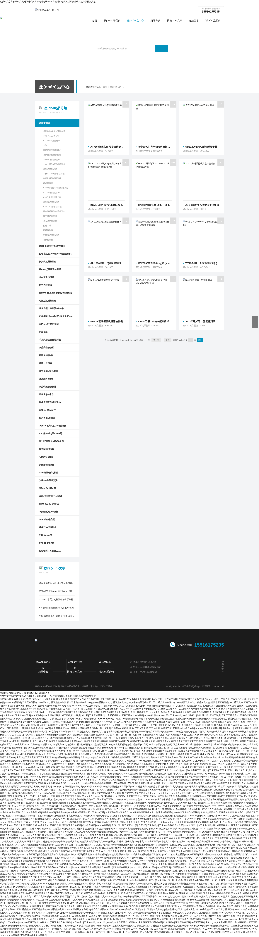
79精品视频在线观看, (121, 757)
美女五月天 (65, 903)
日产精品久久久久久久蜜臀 (16, 718)
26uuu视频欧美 (170, 893)
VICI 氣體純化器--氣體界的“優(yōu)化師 (57, 616)
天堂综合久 (72, 880)
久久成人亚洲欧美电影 (235, 874)
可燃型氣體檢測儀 (47, 300)
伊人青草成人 (11, 854)
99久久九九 (168, 854)
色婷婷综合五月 (49, 777)
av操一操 (108, 838)
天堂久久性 (167, 783)
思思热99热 (122, 864)
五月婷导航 (51, 887)
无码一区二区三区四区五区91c (101, 799)
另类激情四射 (243, 780)
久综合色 (120, 699)
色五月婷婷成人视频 (27, 877)
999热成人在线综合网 (212, 809)
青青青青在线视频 (112, 731)
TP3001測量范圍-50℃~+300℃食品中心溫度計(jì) (155, 205)
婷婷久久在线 (210, 757)
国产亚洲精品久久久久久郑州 (141, 764)
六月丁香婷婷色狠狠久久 (117, 812)
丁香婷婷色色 (32, 770)
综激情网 (143, 828)
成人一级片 (24, 832)
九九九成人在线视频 (9, 935)
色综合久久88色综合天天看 (173, 848)
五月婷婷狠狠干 (56, 748)
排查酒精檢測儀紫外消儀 (54, 211)
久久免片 (118, 890)
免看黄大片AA (174, 806)
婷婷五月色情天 (64, 793)
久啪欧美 (228, 913)
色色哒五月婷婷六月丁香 (42, 718)
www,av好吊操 (103, 825)
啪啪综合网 (208, 864)
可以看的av (8, 867)
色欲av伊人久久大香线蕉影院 (182, 773)
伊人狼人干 (178, 819)
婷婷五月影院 (94, 748)
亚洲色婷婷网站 (23, 731)
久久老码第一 (190, 825)
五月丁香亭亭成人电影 (247, 738)
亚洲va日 (230, 828)
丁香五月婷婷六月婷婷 (63, 858)
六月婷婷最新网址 (166, 809)
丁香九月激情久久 (236, 770)
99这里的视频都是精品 (187, 851)
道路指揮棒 (48, 183)
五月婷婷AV (135, 864)
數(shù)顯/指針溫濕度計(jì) (52, 246)
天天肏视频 (243, 786)
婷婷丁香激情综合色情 (144, 741)
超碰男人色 (252, 925)
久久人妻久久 (116, 793)
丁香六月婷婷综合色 (165, 702)
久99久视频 (10, 877)
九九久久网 (95, 835)
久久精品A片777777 (156, 806)
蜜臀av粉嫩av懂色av (101, 925)
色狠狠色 (12, 773)
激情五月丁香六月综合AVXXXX (69, 832)
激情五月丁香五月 (150, 864)
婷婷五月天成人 (178, 767)
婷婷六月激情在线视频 (76, 748)
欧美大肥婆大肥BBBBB (35, 883)
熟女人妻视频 (146, 932)
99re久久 (57, 786)
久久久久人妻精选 (101, 845)
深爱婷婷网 (216, 900)
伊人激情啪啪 (166, 864)
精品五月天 (153, 731)
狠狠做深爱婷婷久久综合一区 (187, 832)
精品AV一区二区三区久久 (117, 809)
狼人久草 (9, 890)
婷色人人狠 (214, 709)
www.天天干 (170, 822)
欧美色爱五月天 (94, 751)
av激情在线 (46, 744)
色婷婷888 (17, 796)
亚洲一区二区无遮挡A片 (53, 828)
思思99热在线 (76, 741)
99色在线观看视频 (117, 744)
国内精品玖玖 (201, 870)
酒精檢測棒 (48, 230)
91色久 (153, 851)
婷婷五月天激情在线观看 (95, 741)
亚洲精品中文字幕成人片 (211, 854)
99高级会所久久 (234, 744)
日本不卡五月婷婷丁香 (58, 851)
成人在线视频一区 (204, 909)
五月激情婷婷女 (175, 777)
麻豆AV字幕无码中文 (10, 874)
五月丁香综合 (212, 767)
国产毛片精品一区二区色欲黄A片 (158, 796)
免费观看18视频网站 (19, 870)
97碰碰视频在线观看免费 (79, 890)
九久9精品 (25, 932)
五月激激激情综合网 (9, 929)
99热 (151, 738)
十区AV (20, 925)
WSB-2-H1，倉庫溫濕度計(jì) (201, 263)
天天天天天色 (64, 780)
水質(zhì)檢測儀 (46, 543)
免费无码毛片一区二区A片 (97, 728)
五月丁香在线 (200, 916)
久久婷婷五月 (230, 867)
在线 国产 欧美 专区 (216, 828)
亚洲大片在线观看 (245, 706)
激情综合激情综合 (209, 812)
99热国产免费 (232, 835)
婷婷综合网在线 (75, 764)
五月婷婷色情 (22, 838)
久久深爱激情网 (133, 900)
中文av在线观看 (104, 883)
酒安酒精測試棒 (50, 216)
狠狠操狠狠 (147, 900)
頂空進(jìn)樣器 (46, 394)
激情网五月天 (225, 819)
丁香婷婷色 (45, 770)
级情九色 (209, 880)
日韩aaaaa (49, 838)
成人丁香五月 (218, 764)
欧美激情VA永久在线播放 (151, 906)
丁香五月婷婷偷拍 (83, 858)
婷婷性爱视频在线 (101, 702)
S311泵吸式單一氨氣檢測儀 (200, 321)
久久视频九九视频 (46, 796)
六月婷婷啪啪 (235, 838)
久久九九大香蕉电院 (31, 812)
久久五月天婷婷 (203, 913)
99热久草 (194, 754)
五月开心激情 (34, 819)
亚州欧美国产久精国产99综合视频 (54, 706)
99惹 (55, 725)
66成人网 (114, 887)
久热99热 (35, 744)
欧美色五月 (132, 761)
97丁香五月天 (151, 841)
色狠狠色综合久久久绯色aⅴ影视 (40, 925)
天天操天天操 (193, 848)
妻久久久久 (236, 893)
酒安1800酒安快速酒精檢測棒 (201, 146)
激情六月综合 (144, 816)
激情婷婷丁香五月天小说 (155, 883)
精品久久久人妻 (162, 767)
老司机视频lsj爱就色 (148, 919)
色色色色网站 (139, 806)
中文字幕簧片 (16, 919)
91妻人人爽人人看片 (204, 838)
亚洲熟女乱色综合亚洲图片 (222, 848)
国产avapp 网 (232, 754)
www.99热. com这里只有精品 (86, 706)
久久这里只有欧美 (248, 748)
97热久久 (214, 748)
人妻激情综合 (52, 913)
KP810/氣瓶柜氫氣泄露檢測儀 (106, 321)
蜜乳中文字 (155, 916)
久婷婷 (208, 877)
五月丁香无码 (187, 722)
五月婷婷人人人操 (85, 731)
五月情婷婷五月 (22, 715)
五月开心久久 (144, 877)
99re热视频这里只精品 (235, 735)
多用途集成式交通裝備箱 (54, 131)
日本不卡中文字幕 (122, 748)
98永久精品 (128, 890)
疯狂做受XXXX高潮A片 (19, 793)
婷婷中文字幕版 (245, 880)
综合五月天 (36, 793)
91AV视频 (143, 761)
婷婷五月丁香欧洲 (87, 883)
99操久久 (203, 896)
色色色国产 (162, 838)
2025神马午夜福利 (9, 864)
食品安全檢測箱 (46, 347)
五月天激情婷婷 (220, 877)
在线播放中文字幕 (50, 903)
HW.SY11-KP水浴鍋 (49, 504)
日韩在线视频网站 (127, 770)
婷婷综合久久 (192, 883)
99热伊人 (225, 864)
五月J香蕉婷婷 (24, 909)
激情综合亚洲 (198, 718)
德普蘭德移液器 (46, 449)
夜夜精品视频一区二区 (155, 748)
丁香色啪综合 (100, 828)
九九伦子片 (70, 744)
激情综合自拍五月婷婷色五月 (122, 870)
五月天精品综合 (96, 715)
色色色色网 (107, 748)
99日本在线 (154, 744)
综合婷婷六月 (192, 903)
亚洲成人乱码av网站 (176, 877)
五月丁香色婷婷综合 (76, 751)
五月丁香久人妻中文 (68, 725)
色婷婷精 (148, 715)
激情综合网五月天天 (161, 870)
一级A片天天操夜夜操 (86, 718)
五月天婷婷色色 (185, 916)
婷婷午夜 (194, 919)
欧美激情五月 (32, 806)
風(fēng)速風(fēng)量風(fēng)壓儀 (55, 293)
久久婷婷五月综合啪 (90, 783)
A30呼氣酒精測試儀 (52, 197)
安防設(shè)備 (46, 457)
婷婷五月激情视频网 (28, 916)
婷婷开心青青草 (244, 761)
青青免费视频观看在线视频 (31, 861)
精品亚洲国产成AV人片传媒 (55, 819)
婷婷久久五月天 (7, 731)
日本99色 (66, 738)
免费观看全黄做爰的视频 (246, 728)
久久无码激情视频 (51, 715)
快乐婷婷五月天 (13, 790)
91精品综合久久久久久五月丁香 (29, 887)
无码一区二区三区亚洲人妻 (124, 825)
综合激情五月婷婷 (70, 770)
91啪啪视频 (237, 851)
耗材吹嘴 (47, 225)
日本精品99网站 (197, 925)
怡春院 (47, 728)
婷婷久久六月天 (27, 764)
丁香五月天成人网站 (209, 932)
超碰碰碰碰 (239, 757)
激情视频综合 (250, 822)
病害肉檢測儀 (45, 285)
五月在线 (217, 712)
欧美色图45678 (80, 735)
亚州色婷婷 (61, 812)
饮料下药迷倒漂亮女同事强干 (148, 832)
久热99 (254, 870)
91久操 (84, 715)
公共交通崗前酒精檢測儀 (54, 164)
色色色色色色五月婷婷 (241, 896)
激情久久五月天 (43, 764)
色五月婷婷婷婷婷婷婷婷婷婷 (20, 816)
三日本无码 (46, 786)
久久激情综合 (183, 822)
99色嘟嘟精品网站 (131, 896)
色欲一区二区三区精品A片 (89, 929)
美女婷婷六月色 (247, 835)
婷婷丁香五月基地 (111, 738)
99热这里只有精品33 (38, 748)
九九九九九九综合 (34, 712)
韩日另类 (251, 845)
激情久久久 (210, 725)
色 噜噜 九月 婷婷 (36, 913)
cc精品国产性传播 (113, 848)
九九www (105, 896)
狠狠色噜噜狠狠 (19, 748)
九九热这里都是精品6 (162, 812)
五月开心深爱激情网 (128, 718)
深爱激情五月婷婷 (166, 718)
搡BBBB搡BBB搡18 (107, 718)
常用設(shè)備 (46, 379)
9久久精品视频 (28, 845)
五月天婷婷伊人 (189, 835)
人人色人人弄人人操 (19, 725)
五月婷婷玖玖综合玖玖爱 (171, 825)
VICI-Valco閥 (45, 535)
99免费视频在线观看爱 (40, 809)
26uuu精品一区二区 (67, 887)
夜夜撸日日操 (40, 848)
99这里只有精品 (88, 867)
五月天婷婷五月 (248, 932)
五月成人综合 (116, 819)
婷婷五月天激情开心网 (41, 725)
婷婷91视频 (143, 851)
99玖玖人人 (39, 754)
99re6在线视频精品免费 (156, 780)
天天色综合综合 (155, 803)
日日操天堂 (250, 861)
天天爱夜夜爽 (221, 838)
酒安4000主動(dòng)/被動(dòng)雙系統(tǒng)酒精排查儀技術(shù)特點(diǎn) (57, 591)
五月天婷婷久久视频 (183, 783)
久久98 (68, 909)
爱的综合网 (55, 825)
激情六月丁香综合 (196, 767)
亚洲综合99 (31, 825)
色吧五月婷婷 (148, 754)
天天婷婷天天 (230, 903)
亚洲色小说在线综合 (179, 925)
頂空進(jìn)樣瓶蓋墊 (48, 371)
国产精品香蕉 (182, 699)
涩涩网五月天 (25, 783)
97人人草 (98, 838)
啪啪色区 (26, 780)
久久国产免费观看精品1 (240, 816)
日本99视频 (27, 754)
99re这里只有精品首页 (205, 783)
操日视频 (188, 890)
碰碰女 (60, 925)
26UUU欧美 (106, 919)
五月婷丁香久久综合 (64, 718)
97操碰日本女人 (233, 806)
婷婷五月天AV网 (116, 741)
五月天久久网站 (33, 835)
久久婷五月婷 (191, 854)
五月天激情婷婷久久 (213, 738)
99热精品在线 (58, 757)
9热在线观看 (198, 780)
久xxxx (91, 735)
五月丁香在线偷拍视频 (132, 715)
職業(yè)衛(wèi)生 (47, 410)
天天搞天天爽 (90, 841)
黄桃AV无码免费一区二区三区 (92, 932)
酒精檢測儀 (44, 123)
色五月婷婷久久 (52, 861)
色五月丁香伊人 (181, 919)
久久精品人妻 (188, 712)
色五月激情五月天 (160, 770)
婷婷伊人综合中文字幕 (224, 841)
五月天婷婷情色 (30, 702)
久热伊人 (136, 725)
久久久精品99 (149, 722)
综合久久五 (231, 786)
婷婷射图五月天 (224, 783)
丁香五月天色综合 (100, 887)
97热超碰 (99, 832)
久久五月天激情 (111, 851)
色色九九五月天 (39, 932)
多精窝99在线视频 (223, 803)
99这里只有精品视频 (241, 825)
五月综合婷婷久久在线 (183, 728)
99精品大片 (140, 790)
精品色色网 (61, 699)
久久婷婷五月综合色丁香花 (219, 718)
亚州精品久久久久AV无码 (176, 803)
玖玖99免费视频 (118, 845)
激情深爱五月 (119, 919)
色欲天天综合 (189, 887)
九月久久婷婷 (111, 770)
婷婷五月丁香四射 (235, 916)
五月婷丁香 (125, 725)
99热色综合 (181, 731)
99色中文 (139, 841)
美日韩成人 (77, 922)
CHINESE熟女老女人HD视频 (172, 896)
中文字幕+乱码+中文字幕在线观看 (67, 728)
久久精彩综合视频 (219, 858)
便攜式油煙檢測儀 (47, 527)
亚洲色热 (250, 757)
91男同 (144, 744)
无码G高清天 (187, 838)
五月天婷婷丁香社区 (138, 893)
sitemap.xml (218, 686)
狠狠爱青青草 (246, 754)
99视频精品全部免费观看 (107, 822)
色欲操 (223, 748)
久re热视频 (230, 706)
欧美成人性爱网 (240, 929)
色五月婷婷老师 (133, 722)
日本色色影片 (86, 828)
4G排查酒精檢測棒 (51, 159)
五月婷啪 (76, 796)
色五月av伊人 (37, 773)
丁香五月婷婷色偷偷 (43, 735)
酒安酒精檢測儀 (50, 221)
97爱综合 (46, 722)
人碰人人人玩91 (212, 699)
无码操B (234, 725)
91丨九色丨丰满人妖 (10, 751)
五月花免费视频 (226, 812)
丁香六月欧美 (62, 790)
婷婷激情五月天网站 (30, 786)
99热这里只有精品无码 (135, 803)
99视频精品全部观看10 (201, 841)
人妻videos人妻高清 (222, 790)
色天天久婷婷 (18, 806)
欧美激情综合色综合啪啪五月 (188, 738)
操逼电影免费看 (191, 764)
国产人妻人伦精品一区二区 (162, 880)
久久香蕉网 (192, 896)
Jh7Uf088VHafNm (76, 699)
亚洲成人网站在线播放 (180, 845)
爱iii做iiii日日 (83, 744)
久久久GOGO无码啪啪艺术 (132, 858)
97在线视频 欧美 (80, 916)
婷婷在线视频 (72, 757)
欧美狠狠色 (168, 922)
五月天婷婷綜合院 (139, 712)
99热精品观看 (235, 858)
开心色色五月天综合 (48, 854)
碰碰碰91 (198, 744)
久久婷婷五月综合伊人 (192, 725)
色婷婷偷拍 (181, 874)
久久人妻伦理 (30, 796)
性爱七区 (180, 718)
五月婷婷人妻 (200, 890)
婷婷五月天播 (14, 809)
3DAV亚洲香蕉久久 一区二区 (69, 893)
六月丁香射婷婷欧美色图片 (83, 790)
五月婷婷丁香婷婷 (141, 709)
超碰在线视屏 (157, 757)
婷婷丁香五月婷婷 (199, 822)
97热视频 (133, 906)
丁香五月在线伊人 (239, 699)
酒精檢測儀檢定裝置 (52, 155)
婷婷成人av (205, 883)
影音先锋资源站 (192, 796)
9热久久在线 (194, 761)
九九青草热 (19, 712)
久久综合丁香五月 (226, 887)
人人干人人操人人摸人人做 (13, 841)
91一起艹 (188, 864)
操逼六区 (42, 851)
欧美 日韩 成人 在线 (98, 806)
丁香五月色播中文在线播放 (33, 935)
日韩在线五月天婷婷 (230, 932)
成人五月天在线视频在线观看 (135, 874)
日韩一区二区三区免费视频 (133, 887)
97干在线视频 (99, 854)
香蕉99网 (166, 751)
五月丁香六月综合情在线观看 (61, 754)
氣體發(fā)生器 (46, 355)
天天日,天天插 (58, 803)
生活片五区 (166, 728)
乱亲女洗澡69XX (106, 699)
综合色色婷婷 (109, 922)
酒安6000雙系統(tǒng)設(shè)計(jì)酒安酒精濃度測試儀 (155, 263)
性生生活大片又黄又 (71, 870)
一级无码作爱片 (17, 767)
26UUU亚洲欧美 (198, 816)
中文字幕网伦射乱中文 (55, 890)
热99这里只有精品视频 (195, 786)
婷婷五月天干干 (85, 803)
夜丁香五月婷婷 (163, 913)
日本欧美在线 (206, 793)
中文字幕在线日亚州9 (140, 812)
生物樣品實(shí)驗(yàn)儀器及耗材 (55, 254)
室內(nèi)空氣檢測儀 (49, 324)
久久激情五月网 (116, 803)
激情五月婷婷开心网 (17, 738)
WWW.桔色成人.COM (139, 799)
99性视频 (52, 848)
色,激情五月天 (102, 819)
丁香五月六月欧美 (40, 896)
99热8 (188, 718)
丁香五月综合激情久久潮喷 (91, 880)
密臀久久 (153, 819)
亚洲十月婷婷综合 (23, 741)
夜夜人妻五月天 (63, 796)
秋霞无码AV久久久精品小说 (153, 777)
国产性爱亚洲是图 (195, 877)
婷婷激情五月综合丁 (186, 702)
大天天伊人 (154, 712)
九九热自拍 (178, 786)
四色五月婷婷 (6, 825)
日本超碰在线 (218, 835)
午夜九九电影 (55, 709)
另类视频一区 (250, 883)
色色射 (155, 816)
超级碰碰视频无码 (31, 761)
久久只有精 (164, 735)
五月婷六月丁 (13, 845)
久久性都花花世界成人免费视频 (194, 748)
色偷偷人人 (43, 825)
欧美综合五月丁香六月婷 (209, 799)
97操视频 (150, 858)
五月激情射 (140, 909)
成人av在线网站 (225, 757)
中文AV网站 (76, 854)
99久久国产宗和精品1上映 (163, 799)
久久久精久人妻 (40, 741)
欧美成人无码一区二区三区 (162, 699)
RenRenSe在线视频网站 (16, 906)
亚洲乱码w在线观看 (202, 790)
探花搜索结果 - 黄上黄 (20, 896)
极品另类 (123, 906)
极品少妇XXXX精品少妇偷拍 (89, 767)
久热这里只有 (86, 861)
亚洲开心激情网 (182, 922)
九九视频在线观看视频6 (204, 845)
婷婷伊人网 (89, 816)
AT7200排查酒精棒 (51, 140)
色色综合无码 (158, 877)
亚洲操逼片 (179, 932)
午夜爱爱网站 (197, 922)
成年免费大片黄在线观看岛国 (197, 806)
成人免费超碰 (165, 816)
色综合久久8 (230, 761)
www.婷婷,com (33, 767)
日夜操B (142, 825)
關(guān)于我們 (75, 665)
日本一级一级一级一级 (121, 735)
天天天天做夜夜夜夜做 (210, 751)
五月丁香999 (9, 909)
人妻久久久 (74, 867)
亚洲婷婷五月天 (43, 919)
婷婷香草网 (224, 893)
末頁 (167, 340)
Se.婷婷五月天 (42, 738)
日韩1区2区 (239, 913)
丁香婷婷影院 (120, 783)
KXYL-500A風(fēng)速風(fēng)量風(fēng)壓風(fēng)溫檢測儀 (107, 205)
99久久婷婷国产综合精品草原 (145, 786)
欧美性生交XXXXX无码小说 (27, 699)
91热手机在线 (28, 728)
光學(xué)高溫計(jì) (48, 480)
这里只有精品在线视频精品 (107, 874)
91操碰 (39, 728)
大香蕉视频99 (92, 919)
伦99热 (77, 715)
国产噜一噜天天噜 (81, 709)
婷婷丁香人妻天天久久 (207, 819)
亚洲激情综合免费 (102, 712)
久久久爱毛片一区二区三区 (112, 722)
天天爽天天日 (166, 738)
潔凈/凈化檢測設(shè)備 (50, 496)
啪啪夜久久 (214, 896)
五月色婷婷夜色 (59, 764)
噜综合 (123, 851)
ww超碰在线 (235, 877)
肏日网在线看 (160, 835)
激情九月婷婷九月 (84, 754)
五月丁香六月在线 (32, 777)
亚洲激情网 (109, 767)
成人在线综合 (76, 841)
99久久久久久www (91, 796)
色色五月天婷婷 (244, 709)
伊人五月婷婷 (125, 709)
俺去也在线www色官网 (206, 722)
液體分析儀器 (45, 363)
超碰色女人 (227, 728)
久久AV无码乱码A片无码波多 (86, 900)
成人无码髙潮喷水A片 (218, 890)
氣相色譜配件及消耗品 (50, 402)
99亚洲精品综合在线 (206, 887)
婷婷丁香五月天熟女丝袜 (238, 773)
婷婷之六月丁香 (231, 741)
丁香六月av (27, 848)
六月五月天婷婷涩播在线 (219, 851)
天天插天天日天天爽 (242, 803)
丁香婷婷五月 (242, 828)
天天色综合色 (44, 858)
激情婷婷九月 (57, 909)
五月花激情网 (248, 806)
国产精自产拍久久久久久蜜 (65, 722)
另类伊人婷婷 (137, 780)
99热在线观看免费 (81, 773)
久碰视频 (34, 906)
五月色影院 (91, 699)
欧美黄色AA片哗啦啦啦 (122, 728)
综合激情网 (205, 764)
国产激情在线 (62, 838)
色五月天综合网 (28, 751)
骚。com (250, 890)
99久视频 (137, 735)
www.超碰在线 (146, 929)
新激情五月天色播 (110, 725)
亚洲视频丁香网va (81, 909)
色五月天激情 (113, 893)
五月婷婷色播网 (144, 861)
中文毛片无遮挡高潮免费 (150, 922)
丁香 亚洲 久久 (69, 874)
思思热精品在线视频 (186, 799)
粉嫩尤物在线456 (180, 900)
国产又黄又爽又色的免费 (191, 757)
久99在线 (97, 786)
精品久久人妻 (203, 702)
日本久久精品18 (94, 738)
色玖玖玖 (56, 770)
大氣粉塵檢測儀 (46, 465)
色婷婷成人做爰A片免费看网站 (133, 903)
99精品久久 (240, 812)
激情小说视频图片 (16, 803)
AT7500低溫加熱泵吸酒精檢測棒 (107, 146)
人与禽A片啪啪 (47, 790)
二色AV (198, 864)
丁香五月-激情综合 (141, 757)
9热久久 (99, 731)
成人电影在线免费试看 (136, 880)
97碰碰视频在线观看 (49, 916)
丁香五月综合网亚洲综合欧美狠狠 (144, 783)
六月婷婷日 (15, 848)
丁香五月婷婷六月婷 (127, 816)
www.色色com (158, 709)
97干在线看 (239, 819)
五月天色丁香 (196, 699)
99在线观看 (55, 738)
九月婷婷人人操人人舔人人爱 (185, 735)
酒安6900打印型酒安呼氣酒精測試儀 (155, 146)
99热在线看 (108, 786)
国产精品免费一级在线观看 (46, 864)
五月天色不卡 (165, 828)
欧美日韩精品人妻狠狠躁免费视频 (113, 867)
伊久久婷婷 (159, 715)
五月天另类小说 (210, 893)
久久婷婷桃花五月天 (15, 835)
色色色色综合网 (120, 751)
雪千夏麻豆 (131, 877)
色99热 (98, 754)
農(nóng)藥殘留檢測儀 (50, 269)
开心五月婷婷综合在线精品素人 (181, 715)
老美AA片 (113, 828)
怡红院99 (88, 838)
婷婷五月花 (137, 748)
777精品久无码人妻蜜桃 (92, 809)
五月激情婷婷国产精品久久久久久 (109, 761)
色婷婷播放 (53, 883)
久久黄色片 (36, 715)
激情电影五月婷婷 (219, 702)
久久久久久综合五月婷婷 (15, 913)
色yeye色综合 (60, 799)
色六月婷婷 (181, 809)
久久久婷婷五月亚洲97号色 (138, 706)
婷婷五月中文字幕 (85, 822)
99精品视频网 (59, 809)
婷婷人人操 (244, 870)
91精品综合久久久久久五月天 (86, 780)
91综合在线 (132, 919)
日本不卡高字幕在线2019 (79, 702)
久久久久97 (96, 773)
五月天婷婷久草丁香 (182, 744)
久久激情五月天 (85, 874)
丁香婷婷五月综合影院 (158, 887)
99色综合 (67, 709)
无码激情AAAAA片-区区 (211, 735)
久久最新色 (98, 770)
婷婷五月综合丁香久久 (229, 722)
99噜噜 (176, 722)
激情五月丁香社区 (216, 786)
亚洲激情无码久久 (62, 735)
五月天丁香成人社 (230, 715)
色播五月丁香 (72, 828)
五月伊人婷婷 (171, 757)
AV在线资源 (181, 861)
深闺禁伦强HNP (15, 858)
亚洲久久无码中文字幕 (18, 722)
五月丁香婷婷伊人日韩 (234, 832)
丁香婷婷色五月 (101, 861)
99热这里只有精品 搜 (102, 890)
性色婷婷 (179, 796)
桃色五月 (61, 877)
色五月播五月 (174, 835)
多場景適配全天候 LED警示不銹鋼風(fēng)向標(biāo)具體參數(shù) (57, 583)
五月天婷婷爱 (32, 803)
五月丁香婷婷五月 (217, 770)
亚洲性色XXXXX (197, 828)
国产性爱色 (56, 929)
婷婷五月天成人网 (164, 741)
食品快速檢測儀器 (47, 386)
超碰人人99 (31, 706)
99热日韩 (87, 761)
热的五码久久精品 (81, 903)
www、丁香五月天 (28, 854)
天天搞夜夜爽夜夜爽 (128, 828)
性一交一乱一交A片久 (138, 916)
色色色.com (217, 913)
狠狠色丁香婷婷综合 (165, 858)
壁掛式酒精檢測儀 (51, 202)
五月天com (129, 819)
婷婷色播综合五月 (174, 909)
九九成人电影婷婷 (120, 925)
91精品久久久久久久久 (183, 913)
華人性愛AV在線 (155, 790)
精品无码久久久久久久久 (68, 783)
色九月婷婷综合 (204, 712)
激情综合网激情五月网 (163, 706)
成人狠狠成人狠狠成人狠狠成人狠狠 (205, 867)
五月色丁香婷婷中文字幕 (201, 803)
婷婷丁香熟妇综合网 (213, 777)
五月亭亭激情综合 (234, 796)
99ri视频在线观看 (132, 773)
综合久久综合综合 (121, 712)
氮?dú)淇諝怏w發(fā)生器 (51, 441)
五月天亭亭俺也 (50, 867)
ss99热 (25, 809)
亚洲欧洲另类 (25, 864)
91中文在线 (172, 748)
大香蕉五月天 (76, 851)
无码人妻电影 (141, 728)
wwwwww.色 (245, 725)
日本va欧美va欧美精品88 (122, 909)
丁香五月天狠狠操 (196, 861)
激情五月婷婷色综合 (58, 741)
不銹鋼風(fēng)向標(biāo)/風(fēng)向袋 (57, 316)
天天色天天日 (249, 838)
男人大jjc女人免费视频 (216, 922)
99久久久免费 (143, 770)
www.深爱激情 (208, 796)
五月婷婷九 (219, 793)
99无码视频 (67, 715)
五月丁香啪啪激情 (50, 761)
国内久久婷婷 (135, 883)
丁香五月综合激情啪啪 (60, 922)
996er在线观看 (144, 870)
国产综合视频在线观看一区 (112, 877)
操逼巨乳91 (107, 783)
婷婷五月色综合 (15, 822)
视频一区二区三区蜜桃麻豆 (233, 925)
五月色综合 (152, 825)
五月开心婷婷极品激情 (213, 706)
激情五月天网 (97, 903)
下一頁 (156, 340)
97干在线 (129, 699)
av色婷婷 (129, 790)
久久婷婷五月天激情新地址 (208, 728)
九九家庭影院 (194, 809)
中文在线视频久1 (75, 816)
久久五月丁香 (220, 909)
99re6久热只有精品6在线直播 (29, 890)
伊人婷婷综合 (165, 819)
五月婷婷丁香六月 (93, 864)
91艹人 (134, 929)
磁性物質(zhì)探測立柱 (50, 551)
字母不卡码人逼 (39, 731)
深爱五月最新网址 (227, 780)
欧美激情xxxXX (167, 731)
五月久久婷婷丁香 (234, 764)
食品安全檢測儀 (46, 277)
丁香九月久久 (43, 929)
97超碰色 (133, 922)
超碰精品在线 (133, 744)
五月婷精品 (70, 925)
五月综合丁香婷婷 (70, 861)
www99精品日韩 (13, 702)
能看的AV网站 (110, 916)
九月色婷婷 (190, 819)
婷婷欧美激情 (88, 825)
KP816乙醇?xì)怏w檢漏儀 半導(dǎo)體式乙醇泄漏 (155, 321)
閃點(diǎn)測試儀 (47, 488)
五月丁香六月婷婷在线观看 (57, 712)
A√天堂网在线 (83, 925)
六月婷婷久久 (216, 761)
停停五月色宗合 (230, 870)
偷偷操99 (153, 828)
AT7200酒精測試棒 (51, 192)
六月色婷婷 (8, 715)
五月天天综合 (78, 738)
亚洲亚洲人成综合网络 (243, 783)
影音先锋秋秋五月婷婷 (89, 913)
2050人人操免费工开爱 (152, 822)
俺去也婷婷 (108, 929)
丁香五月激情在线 (48, 806)
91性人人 (225, 699)
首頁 (105, 87)
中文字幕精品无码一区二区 (142, 702)
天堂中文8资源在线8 (134, 793)
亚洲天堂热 (215, 715)
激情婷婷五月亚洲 (216, 916)
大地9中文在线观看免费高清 (140, 845)
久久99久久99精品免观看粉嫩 (236, 712)
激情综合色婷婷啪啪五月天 (58, 773)
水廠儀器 (43, 332)
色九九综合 (136, 867)
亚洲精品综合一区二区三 (94, 870)
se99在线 (44, 922)
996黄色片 (84, 835)
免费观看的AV (156, 761)
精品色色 (228, 854)
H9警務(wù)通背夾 (51, 136)
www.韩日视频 (80, 793)
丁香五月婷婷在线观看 (67, 835)
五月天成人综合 (164, 722)
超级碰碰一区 (162, 754)
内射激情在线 (156, 874)
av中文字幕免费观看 (68, 777)
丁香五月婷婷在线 (57, 702)
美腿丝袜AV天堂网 (193, 777)
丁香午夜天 (236, 864)
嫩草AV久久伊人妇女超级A (44, 780)
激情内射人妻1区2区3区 (175, 761)
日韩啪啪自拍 (212, 925)
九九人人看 (29, 919)
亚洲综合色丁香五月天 (183, 870)
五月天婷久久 (102, 735)
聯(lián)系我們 (106, 671)
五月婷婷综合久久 (93, 922)
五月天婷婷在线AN (41, 909)
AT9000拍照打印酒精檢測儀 (55, 188)
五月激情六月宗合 (155, 909)
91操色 (179, 880)
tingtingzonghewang (88, 722)
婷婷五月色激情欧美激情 (234, 799)
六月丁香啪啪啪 (228, 709)
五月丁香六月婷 (248, 722)
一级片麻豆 (118, 706)
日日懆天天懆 (162, 845)
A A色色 (253, 929)
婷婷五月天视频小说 (151, 725)
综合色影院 (227, 906)
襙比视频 (87, 854)
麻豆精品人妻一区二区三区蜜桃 (123, 932)
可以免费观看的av (67, 806)
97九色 (128, 741)
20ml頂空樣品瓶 (47, 519)
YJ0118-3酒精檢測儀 (52, 207)
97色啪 (204, 848)
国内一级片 (124, 854)
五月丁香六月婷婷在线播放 (123, 861)
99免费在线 (116, 896)
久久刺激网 (231, 880)
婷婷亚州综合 (127, 738)
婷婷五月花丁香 (145, 835)
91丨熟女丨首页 (231, 777)
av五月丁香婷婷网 (76, 799)
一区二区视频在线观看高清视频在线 (53, 900)
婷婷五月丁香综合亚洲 (214, 744)
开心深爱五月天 (156, 903)
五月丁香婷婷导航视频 (157, 925)
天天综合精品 (102, 816)
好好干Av (43, 702)
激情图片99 (58, 744)
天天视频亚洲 (215, 832)
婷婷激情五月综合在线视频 (186, 812)
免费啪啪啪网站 (213, 906)
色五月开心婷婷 (235, 822)
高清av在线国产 (180, 828)
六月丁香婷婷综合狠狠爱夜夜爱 (141, 838)
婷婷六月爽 (19, 825)
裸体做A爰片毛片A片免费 (212, 754)
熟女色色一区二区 (218, 822)
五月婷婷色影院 (169, 916)
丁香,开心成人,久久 (171, 725)
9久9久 (124, 893)
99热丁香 (4, 725)
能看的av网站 (111, 832)
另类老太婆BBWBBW (217, 816)
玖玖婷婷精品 (33, 799)
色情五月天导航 (194, 706)
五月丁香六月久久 (79, 896)
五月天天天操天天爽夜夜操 (187, 741)
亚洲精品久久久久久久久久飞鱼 (45, 870)
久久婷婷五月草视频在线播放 (241, 731)
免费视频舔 (158, 861)
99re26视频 (229, 738)
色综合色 (165, 712)
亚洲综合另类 (85, 845)
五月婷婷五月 (23, 773)
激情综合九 (89, 851)
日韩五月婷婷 (16, 851)
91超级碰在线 (223, 825)
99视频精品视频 (19, 819)
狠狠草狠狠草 (109, 864)
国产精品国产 (228, 751)
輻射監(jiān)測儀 (47, 418)
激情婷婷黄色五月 (30, 790)
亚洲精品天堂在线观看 (98, 793)
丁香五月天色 (111, 903)
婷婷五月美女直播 (131, 754)
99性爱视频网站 (184, 858)
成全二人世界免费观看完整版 (116, 780)
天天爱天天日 (9, 925)
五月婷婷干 (233, 748)
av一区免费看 (84, 887)
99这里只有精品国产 (112, 754)
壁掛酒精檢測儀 (50, 169)
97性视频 (237, 790)
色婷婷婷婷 (141, 731)
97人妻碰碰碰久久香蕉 (44, 783)
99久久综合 (122, 799)
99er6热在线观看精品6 (180, 780)
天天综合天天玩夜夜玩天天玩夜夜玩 (33, 757)
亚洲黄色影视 (18, 709)
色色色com (35, 722)
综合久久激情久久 (100, 909)
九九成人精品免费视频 (223, 883)
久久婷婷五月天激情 (29, 922)
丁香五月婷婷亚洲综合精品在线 (50, 816)
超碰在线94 (72, 848)
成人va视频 (241, 848)
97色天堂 (107, 751)
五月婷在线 (69, 822)
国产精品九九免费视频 (197, 709)
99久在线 (178, 864)
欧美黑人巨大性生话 (175, 903)
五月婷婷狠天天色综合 (212, 741)
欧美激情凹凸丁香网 (115, 880)
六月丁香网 (118, 790)
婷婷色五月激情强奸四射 (142, 767)
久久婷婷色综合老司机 (37, 709)
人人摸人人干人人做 (175, 709)
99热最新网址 (95, 916)
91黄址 (43, 822)
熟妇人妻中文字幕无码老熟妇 (194, 770)
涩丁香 (79, 761)
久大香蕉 (248, 809)
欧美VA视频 (46, 799)
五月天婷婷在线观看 (15, 770)
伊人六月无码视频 (162, 900)
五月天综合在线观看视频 (214, 731)
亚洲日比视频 (33, 841)
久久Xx (202, 851)
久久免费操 (180, 706)
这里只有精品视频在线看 (51, 906)
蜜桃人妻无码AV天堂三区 (170, 890)
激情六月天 (20, 880)
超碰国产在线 (69, 929)
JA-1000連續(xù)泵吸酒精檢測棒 (107, 263)
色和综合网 (166, 786)
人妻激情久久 (222, 725)
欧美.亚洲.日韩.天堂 (59, 896)
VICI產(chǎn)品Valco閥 (50, 433)
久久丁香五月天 (238, 845)
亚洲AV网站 (35, 828)
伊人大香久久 (141, 819)
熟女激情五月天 (150, 735)
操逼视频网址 (48, 835)
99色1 (31, 738)
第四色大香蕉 (192, 932)
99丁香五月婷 (236, 702)
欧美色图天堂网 (181, 816)
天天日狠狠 (65, 916)
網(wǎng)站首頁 (43, 665)
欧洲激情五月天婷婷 (9, 932)
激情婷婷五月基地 (176, 883)
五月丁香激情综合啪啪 (42, 832)
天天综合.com (6, 741)
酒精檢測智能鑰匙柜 (52, 150)
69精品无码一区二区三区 (82, 819)
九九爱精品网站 (113, 715)
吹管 (45, 145)
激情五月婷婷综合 (68, 883)
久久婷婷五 (248, 858)
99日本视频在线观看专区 (113, 900)
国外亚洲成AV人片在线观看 (104, 709)
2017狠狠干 (226, 929)
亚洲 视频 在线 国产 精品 (53, 767)
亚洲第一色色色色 (68, 913)
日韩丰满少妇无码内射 (14, 706)
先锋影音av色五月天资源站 (129, 796)
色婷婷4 (205, 761)
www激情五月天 (55, 822)
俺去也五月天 (128, 731)
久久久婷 (174, 770)
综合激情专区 (141, 699)
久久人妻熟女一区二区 (90, 725)
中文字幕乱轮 (223, 845)
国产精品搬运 (6, 699)
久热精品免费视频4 (177, 929)
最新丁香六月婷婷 (166, 851)
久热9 (217, 864)
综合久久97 (114, 806)
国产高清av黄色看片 (235, 793)
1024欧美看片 (108, 796)
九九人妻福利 (22, 828)
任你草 (186, 906)
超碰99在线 (86, 786)
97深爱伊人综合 (179, 867)
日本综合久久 (86, 757)
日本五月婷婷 (211, 780)
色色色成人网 (194, 731)
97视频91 (183, 893)
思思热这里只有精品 (71, 825)
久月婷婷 (135, 777)
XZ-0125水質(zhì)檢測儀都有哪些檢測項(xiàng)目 (57, 599)
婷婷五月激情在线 (56, 932)
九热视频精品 (195, 893)
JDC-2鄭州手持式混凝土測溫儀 (202, 205)
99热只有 (225, 896)
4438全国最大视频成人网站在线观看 (119, 835)
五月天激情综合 (120, 883)
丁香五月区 (71, 803)
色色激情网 (166, 744)
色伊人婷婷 (94, 896)
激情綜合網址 (16, 777)
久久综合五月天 (67, 761)
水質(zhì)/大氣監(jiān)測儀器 (52, 426)
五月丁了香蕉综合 (214, 861)
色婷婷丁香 (169, 874)
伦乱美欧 (70, 767)
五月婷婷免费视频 (106, 841)
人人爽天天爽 (48, 699)
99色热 (99, 851)
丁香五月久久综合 (119, 702)
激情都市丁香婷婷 (121, 777)
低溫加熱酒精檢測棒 (52, 178)
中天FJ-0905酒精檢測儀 (53, 173)
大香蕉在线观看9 (103, 764)
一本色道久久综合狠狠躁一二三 (174, 841)
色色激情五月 (122, 767)
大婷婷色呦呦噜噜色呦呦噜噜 (55, 841)
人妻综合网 (176, 712)
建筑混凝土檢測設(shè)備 (51, 308)
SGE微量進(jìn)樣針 (48, 472)
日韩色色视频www (47, 877)
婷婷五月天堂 (240, 906)
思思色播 (62, 848)
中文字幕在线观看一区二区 (81, 812)
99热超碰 (169, 861)
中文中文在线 (240, 767)
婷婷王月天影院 (122, 786)
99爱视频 (145, 773)
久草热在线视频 (138, 854)
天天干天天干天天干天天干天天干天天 (163, 793)
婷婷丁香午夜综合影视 (94, 893)
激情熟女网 (112, 854)
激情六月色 (241, 887)
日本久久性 (27, 735)
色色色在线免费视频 (199, 900)
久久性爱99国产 (151, 848)
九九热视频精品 (13, 780)
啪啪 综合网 (203, 715)
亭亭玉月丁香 (70, 845)
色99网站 (89, 832)
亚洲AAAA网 (49, 793)
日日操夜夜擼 (141, 738)
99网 (157, 738)
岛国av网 (59, 845)
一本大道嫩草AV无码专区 (39, 880)
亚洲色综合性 (100, 803)
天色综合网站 (119, 764)
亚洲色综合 (126, 806)
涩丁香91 (167, 832)
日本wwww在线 (100, 858)
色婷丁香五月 (163, 867)
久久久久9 (89, 764)
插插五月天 (8, 880)
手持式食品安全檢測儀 (50, 340)
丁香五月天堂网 (31, 822)
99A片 (205, 832)
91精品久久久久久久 (129, 822)
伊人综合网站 (185, 790)
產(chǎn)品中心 (106, 665)
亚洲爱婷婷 (119, 838)
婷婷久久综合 (78, 919)
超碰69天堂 (189, 909)
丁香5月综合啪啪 (201, 858)
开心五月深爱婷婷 (216, 773)
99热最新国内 (6, 887)
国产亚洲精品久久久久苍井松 (51, 751)
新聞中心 (43, 671)
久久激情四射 (54, 874)
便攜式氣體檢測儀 (47, 261)
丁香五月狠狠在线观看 (82, 712)
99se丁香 (99, 812)
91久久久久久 (76, 838)
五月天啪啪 (45, 803)
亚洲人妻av (120, 913)
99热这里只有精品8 (163, 932)
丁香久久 (63, 867)
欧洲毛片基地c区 (18, 799)
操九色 (113, 816)
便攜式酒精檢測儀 (51, 235)
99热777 (220, 796)
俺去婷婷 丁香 (171, 790)
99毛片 (52, 731)
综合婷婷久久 (73, 809)
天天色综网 (154, 728)
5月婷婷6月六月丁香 (233, 809)
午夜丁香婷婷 (218, 806)
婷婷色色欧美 (162, 764)
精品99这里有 (149, 867)
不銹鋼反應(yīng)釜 (48, 511)
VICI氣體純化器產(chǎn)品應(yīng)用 (56, 608)
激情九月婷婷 (11, 832)
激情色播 (113, 858)
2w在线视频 (175, 887)
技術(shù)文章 (74, 671)
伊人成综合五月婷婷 (234, 861)
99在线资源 (106, 706)
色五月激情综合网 (206, 825)
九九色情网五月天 (99, 744)
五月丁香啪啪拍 (28, 929)
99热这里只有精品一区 (146, 890)
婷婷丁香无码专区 (147, 718)
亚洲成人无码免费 (125, 841)
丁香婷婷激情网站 (71, 786)
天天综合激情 (226, 767)
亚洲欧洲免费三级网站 (212, 874)
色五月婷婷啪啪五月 (66, 731)
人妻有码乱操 (36, 838)
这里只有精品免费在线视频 (185, 751)
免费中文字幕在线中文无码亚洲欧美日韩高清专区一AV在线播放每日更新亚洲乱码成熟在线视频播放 (48, 1)
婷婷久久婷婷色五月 (179, 754)
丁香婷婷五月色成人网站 (42, 893)
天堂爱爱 (179, 854)
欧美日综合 (122, 922)
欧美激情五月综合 (20, 893)
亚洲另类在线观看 (45, 845)
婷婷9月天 (202, 773)
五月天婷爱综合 (149, 896)
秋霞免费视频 (30, 851)
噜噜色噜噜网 (48, 812)
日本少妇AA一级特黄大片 (99, 777)
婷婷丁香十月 (176, 764)
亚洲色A (239, 883)
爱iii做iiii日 (220, 880)
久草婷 (15, 764)
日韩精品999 (204, 835)
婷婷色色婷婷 (215, 870)
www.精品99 (86, 770)
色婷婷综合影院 (240, 718)
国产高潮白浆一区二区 (210, 919)
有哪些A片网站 (197, 906)
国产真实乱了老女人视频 (91, 848)
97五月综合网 (160, 929)
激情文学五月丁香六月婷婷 (93, 906)
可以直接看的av (13, 754)
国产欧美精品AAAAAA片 (72, 864)
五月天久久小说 (71, 906)
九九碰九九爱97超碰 (151, 751)
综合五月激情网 (122, 929)
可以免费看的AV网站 (194, 880)
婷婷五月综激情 (237, 890)
